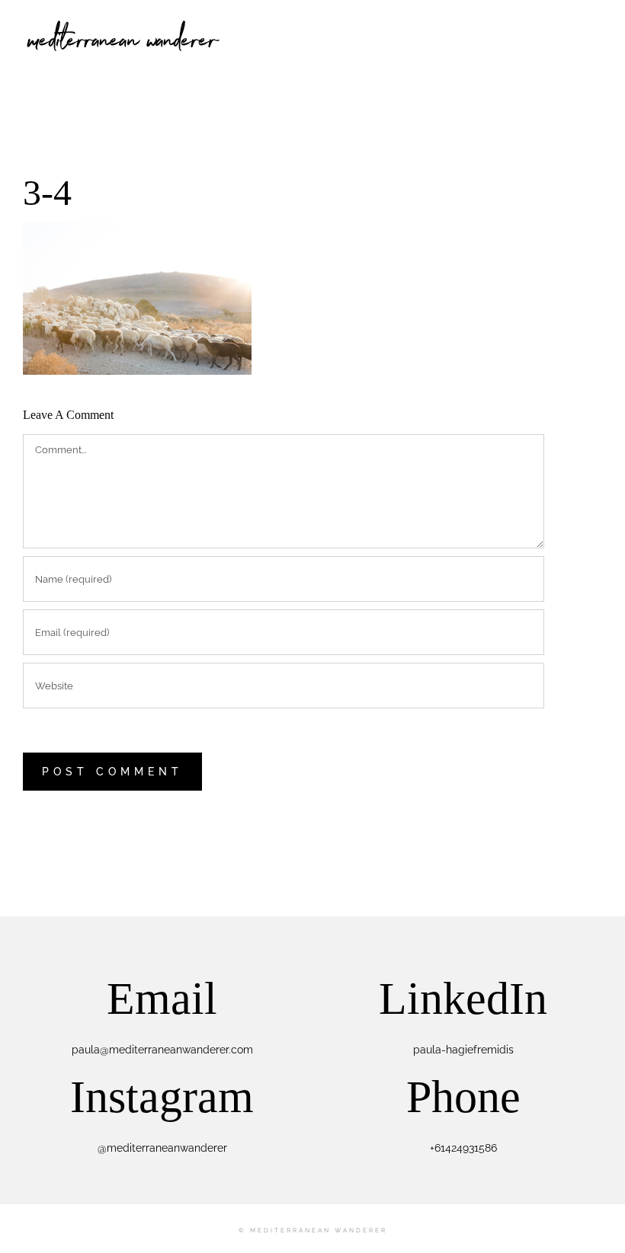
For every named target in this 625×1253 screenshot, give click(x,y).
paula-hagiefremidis (463, 1050)
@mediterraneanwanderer (162, 1148)
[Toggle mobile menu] (596, 23)
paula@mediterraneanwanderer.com (162, 1050)
